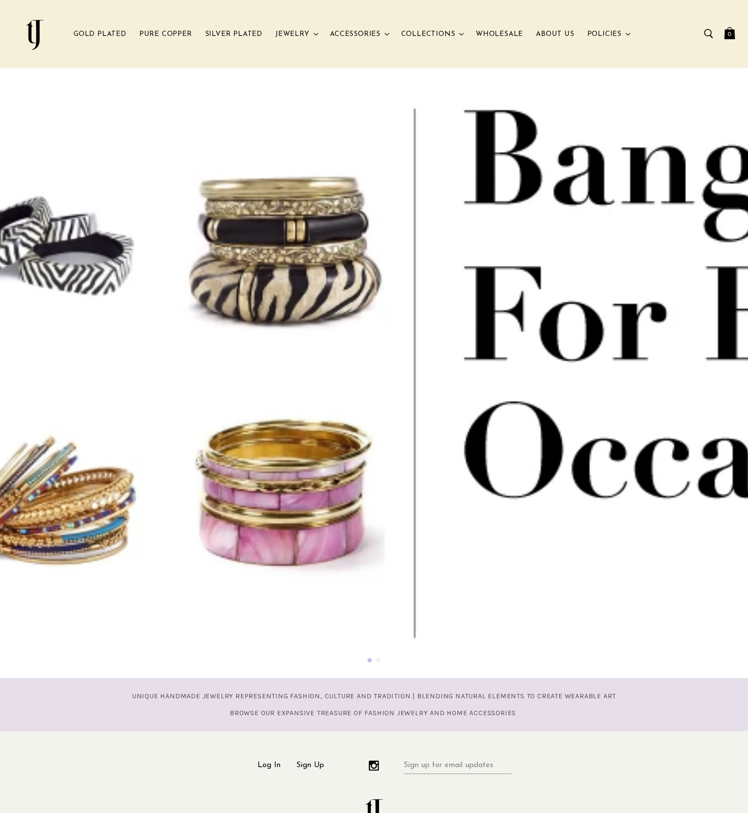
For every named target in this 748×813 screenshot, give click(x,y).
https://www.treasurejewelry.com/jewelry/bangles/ (374, 373)
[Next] (726, 372)
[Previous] (21, 372)
